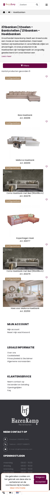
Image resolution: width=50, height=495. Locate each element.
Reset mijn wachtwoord (18, 332)
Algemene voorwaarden (18, 361)
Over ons (11, 352)
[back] (9, 12)
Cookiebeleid (13, 355)
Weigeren (40, 477)
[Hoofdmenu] (46, 5)
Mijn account (13, 329)
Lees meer (6, 56)
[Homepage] (4, 12)
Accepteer (40, 481)
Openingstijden (14, 387)
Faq (9, 390)
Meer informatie (17, 488)
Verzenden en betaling (18, 384)
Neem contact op (15, 381)
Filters (26, 65)
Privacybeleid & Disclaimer (20, 358)
